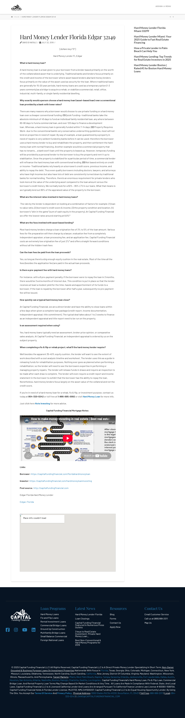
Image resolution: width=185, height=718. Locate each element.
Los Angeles (94, 680)
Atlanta (36, 680)
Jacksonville (136, 677)
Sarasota (115, 677)
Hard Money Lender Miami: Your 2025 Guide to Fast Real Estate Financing (152, 39)
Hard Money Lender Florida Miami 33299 (149, 29)
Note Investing (42, 403)
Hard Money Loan (91, 396)
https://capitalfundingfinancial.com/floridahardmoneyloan (60, 474)
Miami (72, 677)
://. (51, 488)
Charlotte (74, 680)
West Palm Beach (85, 677)
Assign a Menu (163, 6)
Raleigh (64, 680)
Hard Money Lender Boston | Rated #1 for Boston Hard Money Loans (153, 68)
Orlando (124, 677)
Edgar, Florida (27, 501)
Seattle (83, 680)
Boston (55, 680)
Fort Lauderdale (151, 677)
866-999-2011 (156, 693)
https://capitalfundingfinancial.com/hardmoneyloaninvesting (61, 480)
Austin (171, 677)
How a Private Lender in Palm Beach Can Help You (151, 50)
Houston (14, 680)
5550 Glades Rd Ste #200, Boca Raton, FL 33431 (115, 693)
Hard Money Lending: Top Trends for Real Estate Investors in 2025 (153, 58)
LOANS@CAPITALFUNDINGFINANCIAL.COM (98, 696)
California (91, 673)
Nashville (46, 680)
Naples (98, 677)
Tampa (106, 677)
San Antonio (25, 680)
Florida (104, 670)
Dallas (163, 677)
